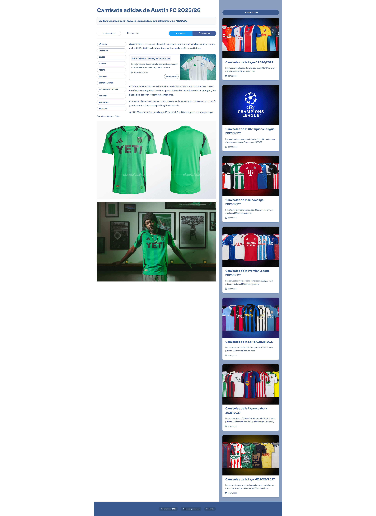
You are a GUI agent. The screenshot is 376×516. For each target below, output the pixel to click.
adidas (102, 70)
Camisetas (103, 51)
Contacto (210, 509)
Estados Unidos (106, 83)
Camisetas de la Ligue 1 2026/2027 (249, 62)
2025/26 (102, 63)
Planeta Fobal (168, 509)
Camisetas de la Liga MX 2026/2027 (250, 479)
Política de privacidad (191, 509)
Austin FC (103, 76)
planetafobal (110, 33)
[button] (62, 3)
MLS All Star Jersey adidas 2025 (151, 58)
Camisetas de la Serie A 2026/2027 (249, 342)
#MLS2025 (103, 109)
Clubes (102, 57)
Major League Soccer (108, 89)
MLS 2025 (103, 96)
